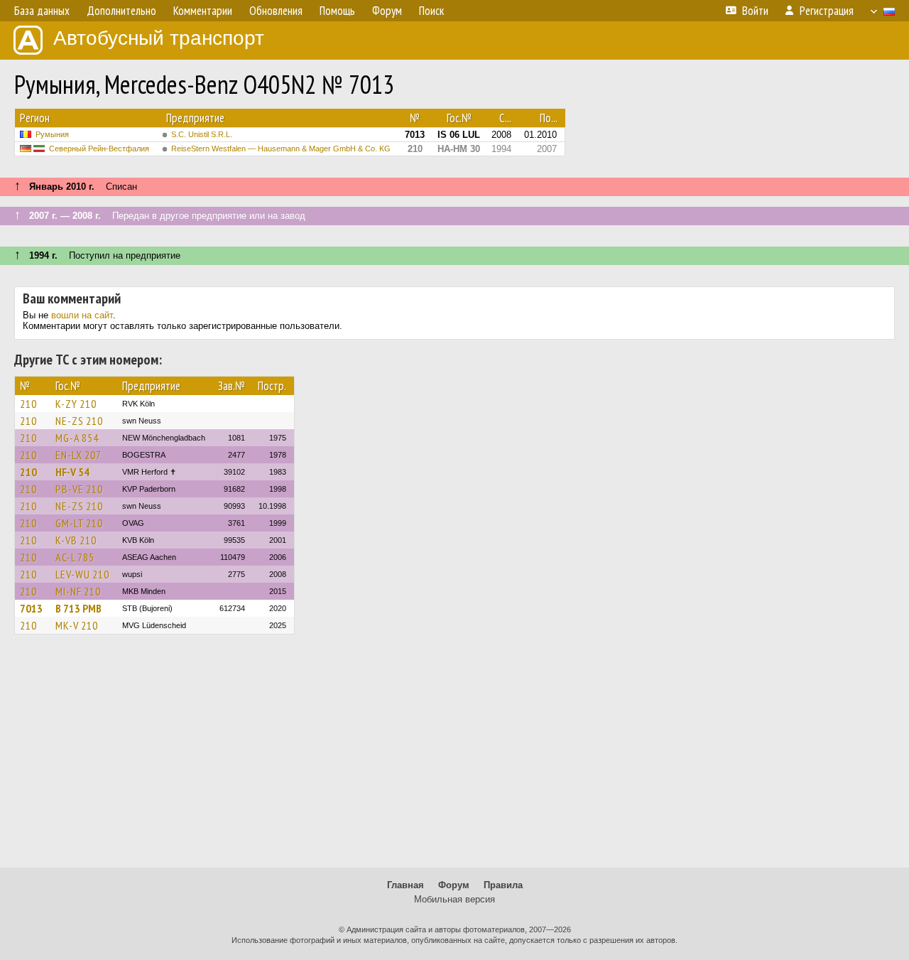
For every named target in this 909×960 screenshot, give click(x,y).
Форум (453, 885)
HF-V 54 (72, 472)
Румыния (52, 134)
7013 (31, 608)
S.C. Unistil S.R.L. (201, 134)
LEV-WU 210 (82, 574)
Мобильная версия (454, 899)
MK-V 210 (76, 625)
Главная (405, 885)
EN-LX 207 (78, 455)
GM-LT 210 (79, 523)
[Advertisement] (454, 757)
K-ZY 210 (76, 404)
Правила (503, 885)
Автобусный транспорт (158, 38)
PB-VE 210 (79, 489)
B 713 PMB (78, 608)
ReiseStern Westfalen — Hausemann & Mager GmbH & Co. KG (281, 148)
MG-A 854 (77, 438)
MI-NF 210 (78, 591)
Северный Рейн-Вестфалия (99, 148)
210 (28, 404)
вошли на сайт (82, 315)
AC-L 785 (74, 557)
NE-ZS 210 (79, 421)
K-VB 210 (76, 540)
